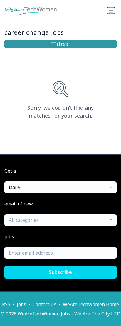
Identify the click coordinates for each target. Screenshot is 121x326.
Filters (62, 44)
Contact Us (44, 304)
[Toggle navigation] (111, 10)
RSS (6, 304)
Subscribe (60, 272)
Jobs (21, 304)
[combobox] (60, 187)
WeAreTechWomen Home (91, 304)
